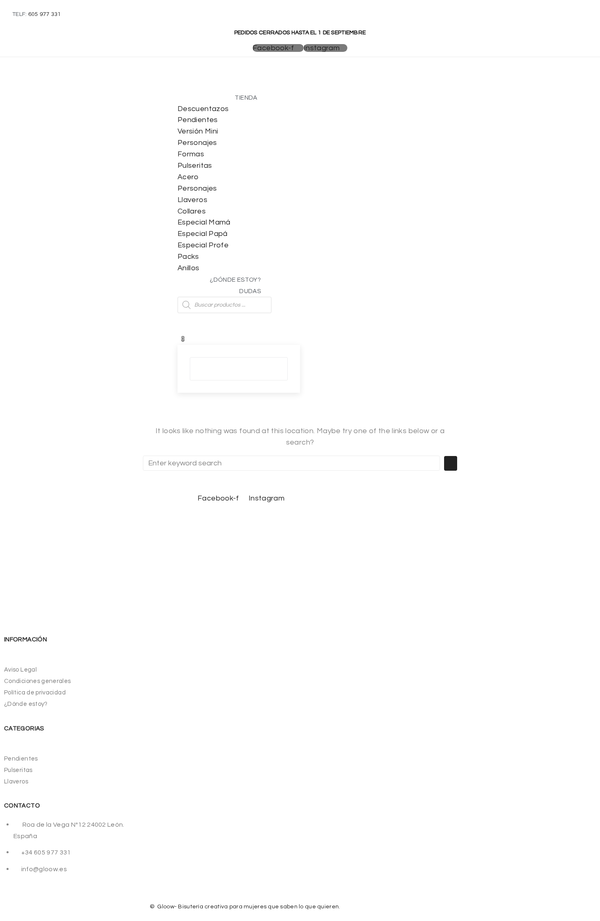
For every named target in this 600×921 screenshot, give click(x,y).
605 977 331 (44, 14)
